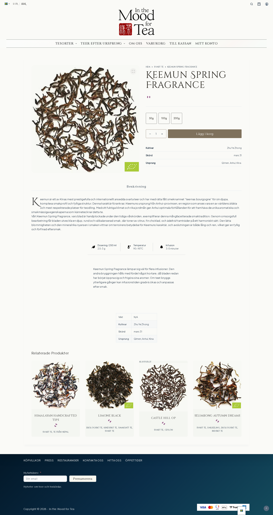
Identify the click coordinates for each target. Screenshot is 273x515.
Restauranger (68, 460)
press (49, 460)
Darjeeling (213, 427)
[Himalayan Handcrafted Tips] (55, 385)
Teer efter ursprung (101, 43)
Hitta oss (114, 460)
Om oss (135, 43)
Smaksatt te (125, 427)
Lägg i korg (204, 134)
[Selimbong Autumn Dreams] (217, 385)
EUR (15, 4)
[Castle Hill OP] (163, 387)
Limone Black (109, 416)
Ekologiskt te (94, 427)
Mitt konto (206, 43)
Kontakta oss (93, 460)
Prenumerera (82, 479)
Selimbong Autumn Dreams (217, 416)
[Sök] (251, 4)
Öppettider (133, 460)
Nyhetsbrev (31, 472)
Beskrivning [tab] (136, 186)
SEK (23, 4)
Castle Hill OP (163, 418)
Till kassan (180, 43)
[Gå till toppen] (266, 508)
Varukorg (155, 43)
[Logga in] (266, 4)
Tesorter (64, 43)
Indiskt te (217, 431)
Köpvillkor (32, 460)
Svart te (47, 432)
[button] (7, 4)
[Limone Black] (109, 385)
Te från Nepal (61, 432)
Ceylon (169, 430)
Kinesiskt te (110, 427)
